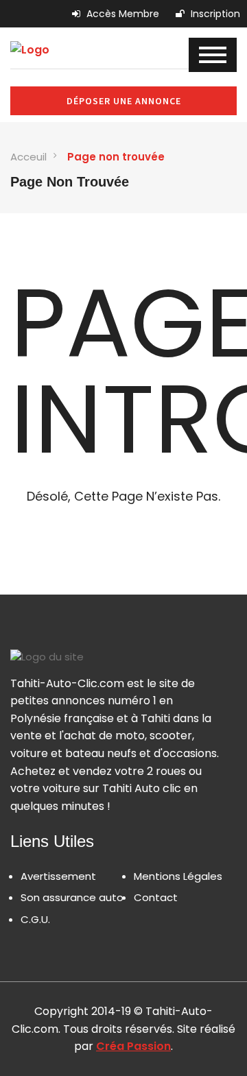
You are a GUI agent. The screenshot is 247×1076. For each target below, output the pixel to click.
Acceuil (28, 157)
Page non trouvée (116, 157)
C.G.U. (35, 919)
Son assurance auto (72, 897)
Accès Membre (121, 14)
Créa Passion (133, 1046)
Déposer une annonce (124, 101)
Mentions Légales (178, 876)
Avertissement (58, 876)
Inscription (214, 14)
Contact (156, 897)
